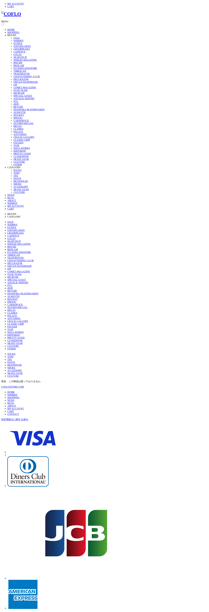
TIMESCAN (19, 71)
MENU (5, 21)
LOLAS (17, 54)
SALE (16, 38)
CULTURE (19, 162)
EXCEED (18, 142)
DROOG (17, 118)
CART (10, 6)
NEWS (10, 195)
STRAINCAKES (22, 46)
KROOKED (19, 151)
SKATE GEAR (21, 159)
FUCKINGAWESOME (25, 68)
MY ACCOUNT (15, 3)
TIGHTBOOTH (21, 73)
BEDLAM (18, 65)
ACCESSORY (20, 186)
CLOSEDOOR (21, 156)
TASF (16, 145)
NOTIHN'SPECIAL (23, 123)
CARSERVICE (21, 120)
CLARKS (18, 129)
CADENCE (19, 51)
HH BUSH (18, 93)
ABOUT (11, 200)
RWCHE (17, 62)
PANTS (17, 178)
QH (15, 84)
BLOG (10, 197)
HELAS (17, 126)
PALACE (18, 131)
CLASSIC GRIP (21, 140)
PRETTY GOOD (22, 153)
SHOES (17, 184)
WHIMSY (18, 40)
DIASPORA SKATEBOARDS (29, 109)
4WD (16, 104)
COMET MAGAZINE (24, 87)
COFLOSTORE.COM (12, 387)
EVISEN (17, 43)
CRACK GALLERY (23, 137)
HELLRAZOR (20, 79)
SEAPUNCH (20, 57)
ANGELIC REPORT (24, 98)
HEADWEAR (20, 181)
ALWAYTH (19, 112)
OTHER (17, 164)
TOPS (16, 173)
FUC (15, 101)
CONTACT (13, 414)
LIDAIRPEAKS (21, 49)
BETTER (18, 106)
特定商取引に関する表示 (14, 419)
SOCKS (17, 170)
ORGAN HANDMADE (25, 82)
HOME (11, 29)
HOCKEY (18, 115)
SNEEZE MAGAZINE (25, 60)
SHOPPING (13, 32)
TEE (15, 175)
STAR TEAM (20, 90)
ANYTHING (20, 134)
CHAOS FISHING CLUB (26, 76)
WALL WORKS (21, 148)
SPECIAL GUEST (22, 95)
